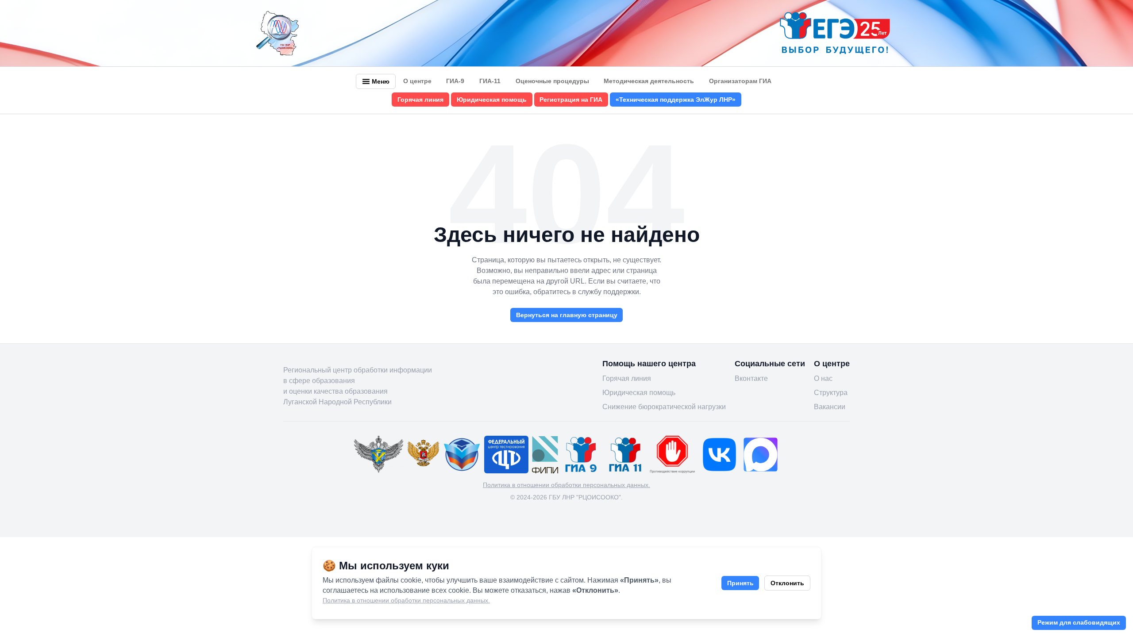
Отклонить (787, 583)
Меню (380, 81)
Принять (740, 583)
